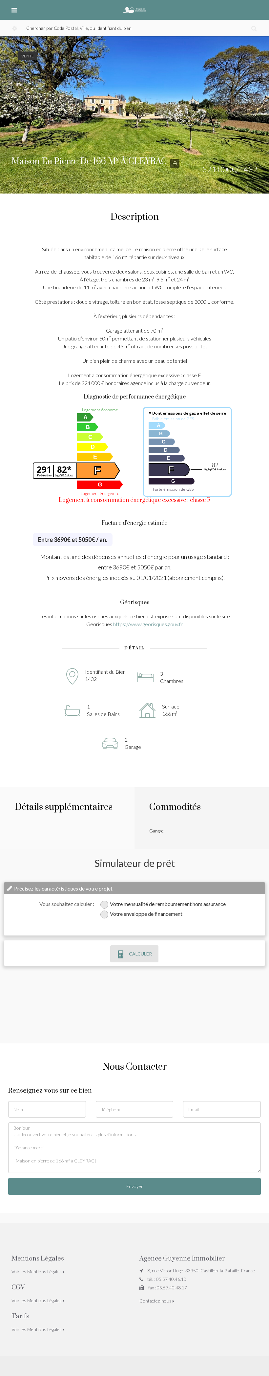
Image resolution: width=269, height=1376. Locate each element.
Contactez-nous (156, 1301)
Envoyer (134, 1186)
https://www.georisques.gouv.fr (148, 624)
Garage (156, 830)
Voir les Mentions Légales (37, 1271)
